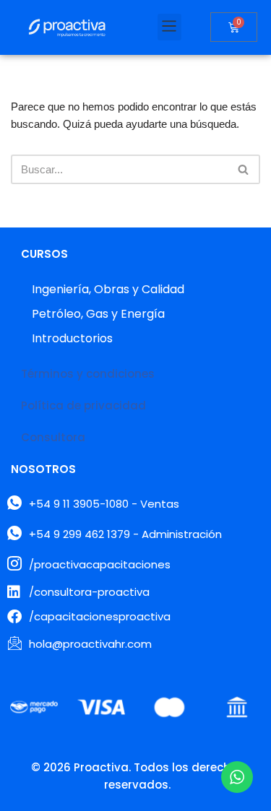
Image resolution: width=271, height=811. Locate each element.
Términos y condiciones (88, 373)
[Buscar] (244, 169)
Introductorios (72, 338)
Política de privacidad (83, 405)
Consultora (53, 437)
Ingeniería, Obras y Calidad (108, 289)
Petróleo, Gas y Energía (98, 313)
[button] (169, 27)
